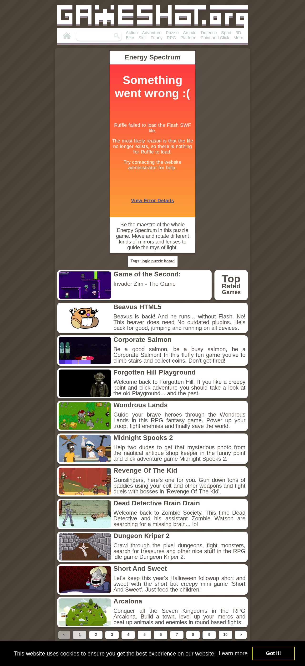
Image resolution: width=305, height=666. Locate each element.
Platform (188, 37)
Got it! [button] (273, 653)
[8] (193, 639)
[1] (80, 639)
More (238, 37)
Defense (209, 32)
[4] (129, 639)
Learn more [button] (233, 653)
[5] (145, 639)
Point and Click (215, 37)
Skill (142, 37)
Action (132, 32)
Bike (130, 37)
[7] (177, 639)
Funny (157, 37)
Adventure (152, 32)
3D (238, 32)
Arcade (190, 32)
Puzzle (172, 32)
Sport (226, 32)
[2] (96, 639)
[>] (240, 639)
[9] (210, 639)
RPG (171, 37)
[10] (226, 639)
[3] (112, 639)
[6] (161, 639)
